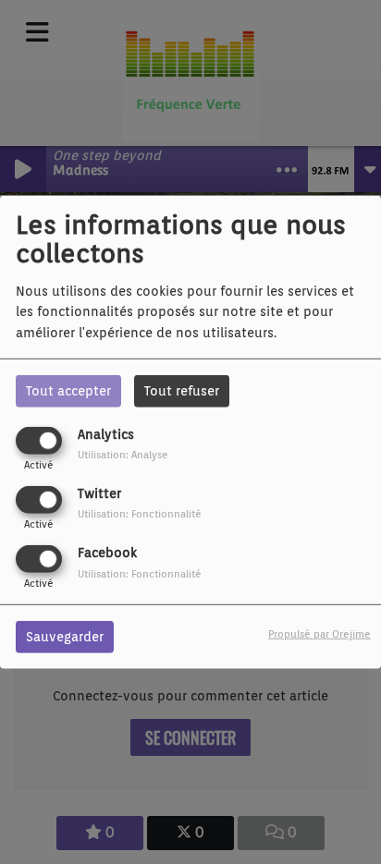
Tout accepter (68, 390)
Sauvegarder (65, 636)
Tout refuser (181, 390)
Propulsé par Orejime (319, 633)
